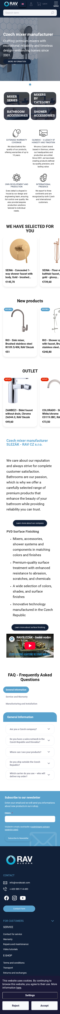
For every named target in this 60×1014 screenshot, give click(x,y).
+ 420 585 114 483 (19, 889)
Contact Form (19, 909)
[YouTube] (22, 897)
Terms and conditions (13, 963)
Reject (15, 1005)
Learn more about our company (30, 523)
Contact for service (12, 934)
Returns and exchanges (15, 973)
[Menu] (56, 4)
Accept (44, 1005)
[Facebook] (6, 897)
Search (53, 13)
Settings (30, 995)
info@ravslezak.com (20, 882)
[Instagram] (14, 897)
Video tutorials (10, 949)
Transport (8, 967)
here (18, 987)
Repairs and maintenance (15, 944)
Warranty (7, 939)
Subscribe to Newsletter (18, 838)
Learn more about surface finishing (30, 627)
